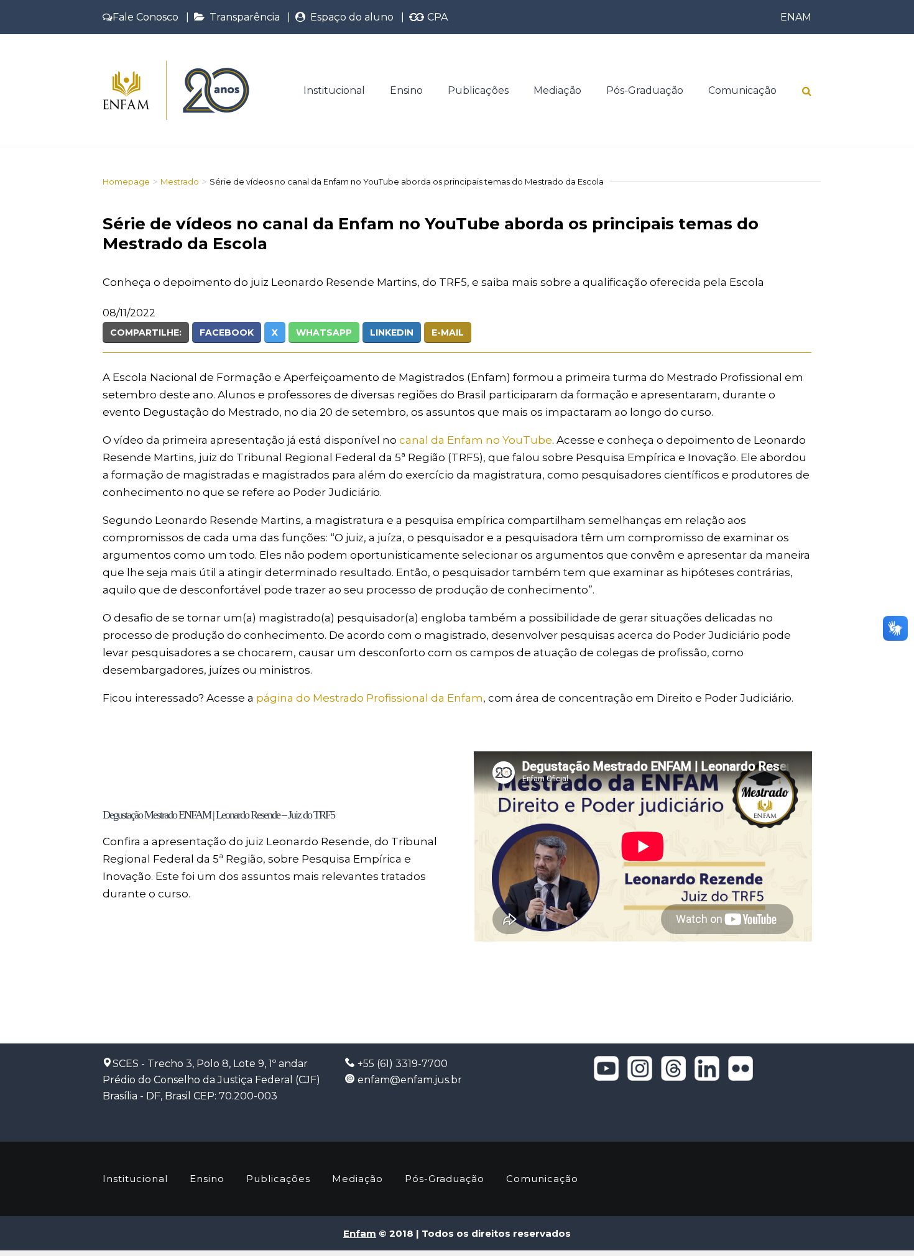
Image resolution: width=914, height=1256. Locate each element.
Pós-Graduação (644, 90)
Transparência (242, 17)
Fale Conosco (145, 17)
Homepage (126, 181)
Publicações (478, 90)
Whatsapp (324, 332)
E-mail (448, 332)
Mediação (557, 90)
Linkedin (391, 332)
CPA (436, 17)
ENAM (795, 17)
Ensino (406, 90)
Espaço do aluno (349, 17)
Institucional (334, 90)
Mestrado (179, 181)
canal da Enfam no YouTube (475, 440)
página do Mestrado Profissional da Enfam (369, 698)
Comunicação (742, 90)
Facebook (227, 332)
